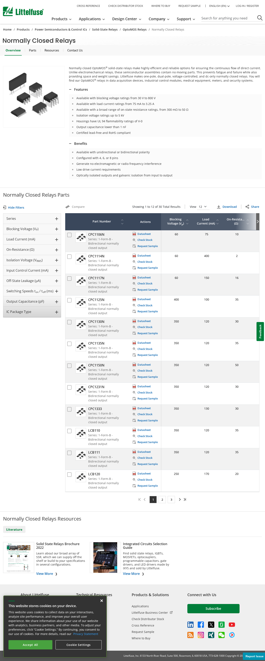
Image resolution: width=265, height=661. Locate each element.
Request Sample (143, 632)
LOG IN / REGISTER (247, 6)
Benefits (80, 143)
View (193, 207)
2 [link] (162, 500)
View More (44, 573)
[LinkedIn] (190, 625)
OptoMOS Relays (135, 29)
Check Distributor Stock (148, 619)
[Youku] (232, 635)
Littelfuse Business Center (150, 613)
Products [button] (59, 18)
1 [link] (153, 500)
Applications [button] (90, 18)
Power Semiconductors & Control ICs (61, 29)
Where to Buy (141, 638)
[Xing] (211, 635)
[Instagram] (201, 635)
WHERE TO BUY (160, 6)
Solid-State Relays (105, 29)
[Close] (101, 600)
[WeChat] (221, 635)
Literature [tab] (14, 529)
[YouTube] (232, 625)
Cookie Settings (78, 645)
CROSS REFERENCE (88, 6)
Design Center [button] (124, 18)
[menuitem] (63, 19)
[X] (211, 625)
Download (230, 207)
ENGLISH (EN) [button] (217, 6)
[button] (34, 96)
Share (255, 207)
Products (23, 29)
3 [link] (171, 500)
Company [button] (157, 18)
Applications (140, 606)
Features (81, 89)
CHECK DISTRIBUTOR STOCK (125, 6)
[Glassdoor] (221, 625)
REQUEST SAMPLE (189, 6)
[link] (179, 499)
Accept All (30, 645)
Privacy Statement (85, 634)
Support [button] (184, 18)
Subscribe (213, 608)
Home (7, 29)
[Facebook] (201, 625)
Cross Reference (143, 625)
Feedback (260, 332)
